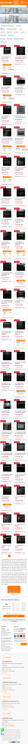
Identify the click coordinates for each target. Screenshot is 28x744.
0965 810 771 (9, 686)
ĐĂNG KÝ (24, 644)
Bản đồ (4, 673)
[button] (27, 8)
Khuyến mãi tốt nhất (19, 38)
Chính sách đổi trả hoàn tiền (7, 648)
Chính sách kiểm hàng (5, 650)
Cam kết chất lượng (5, 633)
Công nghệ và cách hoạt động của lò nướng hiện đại (14, 592)
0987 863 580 (9, 705)
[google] (24, 636)
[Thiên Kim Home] (6, 2)
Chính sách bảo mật (5, 649)
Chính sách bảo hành (5, 646)
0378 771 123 (10, 723)
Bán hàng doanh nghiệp (6, 632)
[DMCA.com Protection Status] (12, 742)
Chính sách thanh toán (5, 640)
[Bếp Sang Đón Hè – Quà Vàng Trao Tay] (14, 9)
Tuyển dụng (3, 631)
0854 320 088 (9, 688)
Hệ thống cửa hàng (5, 629)
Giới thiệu (3, 628)
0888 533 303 (8, 669)
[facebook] (15, 636)
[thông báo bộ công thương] (18, 742)
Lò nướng (18, 25)
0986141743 (22, 628)
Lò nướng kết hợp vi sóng (7, 25)
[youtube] (18, 636)
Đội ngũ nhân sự (4, 635)
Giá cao (3, 38)
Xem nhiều (4, 42)
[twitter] (21, 636)
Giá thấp (10, 38)
